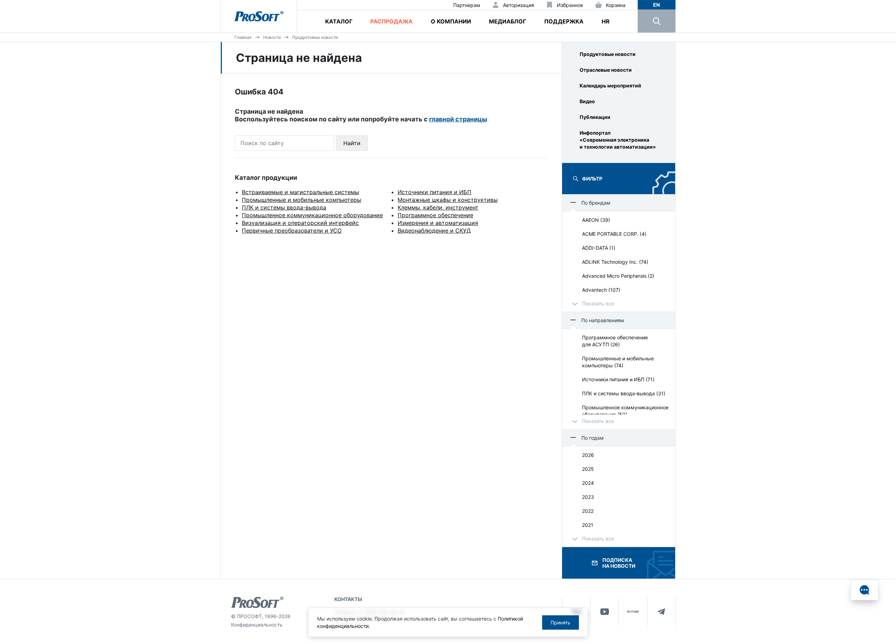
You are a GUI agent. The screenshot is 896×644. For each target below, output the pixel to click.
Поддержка (563, 21)
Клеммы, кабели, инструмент (438, 207)
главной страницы (458, 119)
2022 (588, 511)
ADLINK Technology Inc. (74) (615, 262)
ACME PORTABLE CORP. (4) (614, 234)
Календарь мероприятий (610, 86)
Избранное (570, 5)
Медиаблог (507, 21)
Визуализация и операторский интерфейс (300, 222)
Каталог (338, 21)
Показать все (598, 303)
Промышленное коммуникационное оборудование (312, 215)
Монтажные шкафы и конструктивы (448, 199)
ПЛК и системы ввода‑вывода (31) (623, 393)
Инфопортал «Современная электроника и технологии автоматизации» (618, 140)
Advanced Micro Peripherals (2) (618, 276)
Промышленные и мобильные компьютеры (301, 199)
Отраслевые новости (606, 70)
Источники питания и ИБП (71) (618, 379)
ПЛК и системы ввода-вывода (284, 207)
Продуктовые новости (315, 37)
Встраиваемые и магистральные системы (300, 192)
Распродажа (391, 21)
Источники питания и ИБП (434, 192)
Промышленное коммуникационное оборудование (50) (625, 410)
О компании (451, 21)
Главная (243, 37)
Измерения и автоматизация (438, 222)
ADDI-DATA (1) (598, 248)
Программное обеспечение (435, 215)
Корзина (615, 5)
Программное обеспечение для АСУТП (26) (615, 340)
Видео (587, 101)
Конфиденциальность (256, 625)
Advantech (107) (601, 290)
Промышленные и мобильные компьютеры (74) (618, 361)
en (656, 5)
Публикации (595, 117)
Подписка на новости (618, 563)
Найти (351, 143)
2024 (588, 483)
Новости (272, 37)
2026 (588, 455)
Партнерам (466, 5)
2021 (587, 525)
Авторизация (518, 5)
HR (606, 21)
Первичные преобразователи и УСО (292, 230)
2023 (588, 497)
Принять (560, 622)
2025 (588, 469)
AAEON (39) (596, 220)
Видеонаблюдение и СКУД (434, 230)
